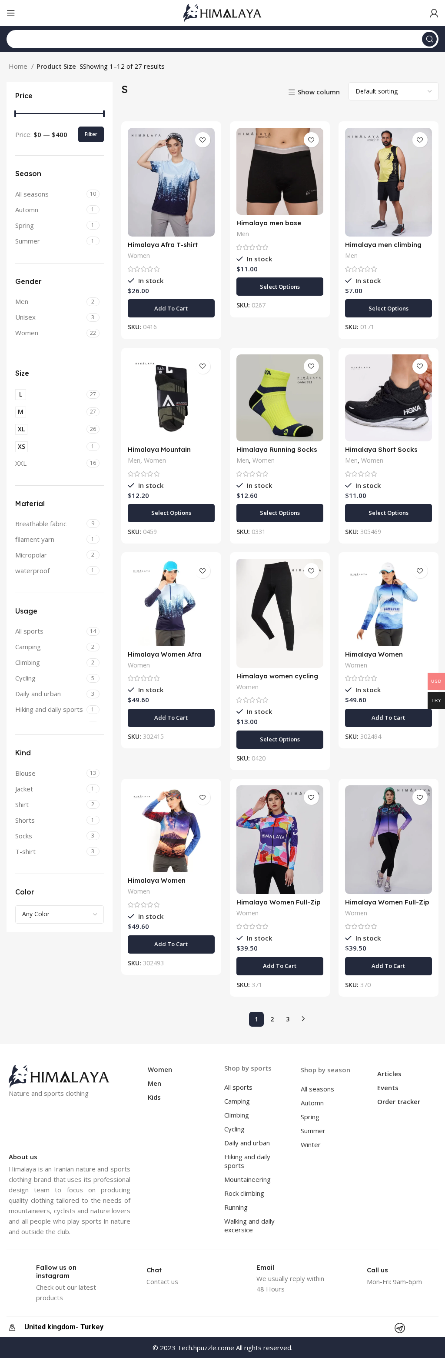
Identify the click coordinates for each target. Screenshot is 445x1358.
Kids (154, 1097)
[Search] (429, 39)
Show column (319, 92)
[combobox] (59, 914)
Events (388, 1087)
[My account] (434, 13)
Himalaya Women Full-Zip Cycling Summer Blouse (278, 906)
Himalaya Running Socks (276, 449)
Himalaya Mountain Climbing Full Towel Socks (170, 453)
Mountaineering (247, 1179)
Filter (91, 134)
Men (242, 234)
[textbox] (36, 914)
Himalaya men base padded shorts (268, 227)
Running (236, 1207)
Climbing (236, 1115)
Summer (313, 1130)
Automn (312, 1102)
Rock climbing (244, 1193)
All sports (238, 1087)
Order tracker (398, 1101)
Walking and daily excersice (249, 1225)
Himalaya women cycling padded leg (277, 680)
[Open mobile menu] (11, 13)
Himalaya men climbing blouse (383, 248)
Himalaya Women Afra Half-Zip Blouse (164, 658)
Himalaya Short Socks (381, 449)
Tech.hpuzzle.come (205, 1347)
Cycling (234, 1128)
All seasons (317, 1088)
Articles (389, 1073)
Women (139, 255)
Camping (237, 1101)
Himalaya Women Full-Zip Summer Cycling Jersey (387, 906)
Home (19, 66)
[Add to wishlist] (202, 139)
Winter (311, 1144)
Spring (310, 1116)
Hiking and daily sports (247, 1161)
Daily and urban (247, 1142)
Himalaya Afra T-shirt (163, 244)
